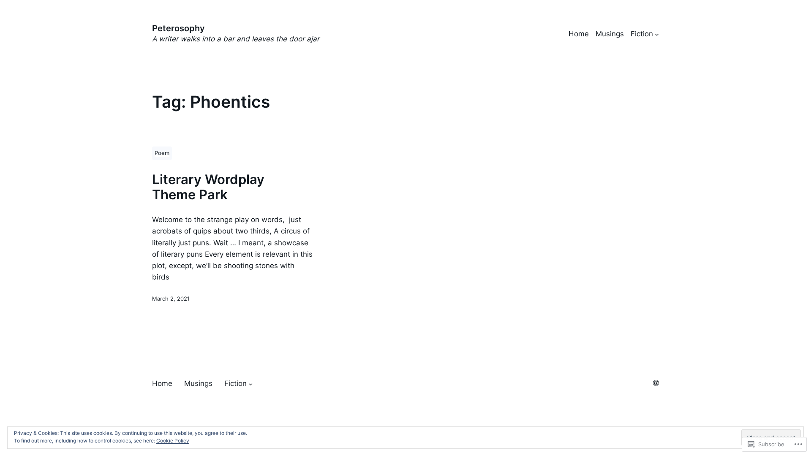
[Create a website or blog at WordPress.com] (656, 383)
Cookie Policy (172, 440)
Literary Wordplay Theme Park (208, 187)
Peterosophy (178, 28)
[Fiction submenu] (657, 34)
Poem (162, 153)
